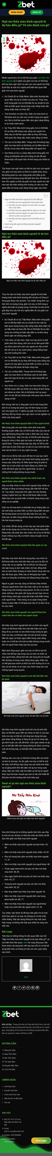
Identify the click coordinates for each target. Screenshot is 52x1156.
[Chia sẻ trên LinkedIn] (37, 988)
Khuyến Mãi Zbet (11, 1066)
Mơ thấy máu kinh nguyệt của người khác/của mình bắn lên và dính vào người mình (27, 214)
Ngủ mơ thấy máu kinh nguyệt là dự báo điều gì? (24, 199)
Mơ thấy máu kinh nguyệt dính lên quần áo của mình (27, 210)
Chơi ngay (41, 1140)
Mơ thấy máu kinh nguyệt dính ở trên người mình (26, 202)
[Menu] (4, 4)
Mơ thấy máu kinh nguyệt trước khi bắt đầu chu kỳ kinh (26, 220)
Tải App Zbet (9, 1062)
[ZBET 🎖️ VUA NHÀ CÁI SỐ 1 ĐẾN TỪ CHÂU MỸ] (26, 4)
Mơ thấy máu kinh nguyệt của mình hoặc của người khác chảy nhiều (27, 206)
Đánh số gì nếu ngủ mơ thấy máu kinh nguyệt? (23, 224)
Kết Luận (9, 227)
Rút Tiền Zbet (10, 1058)
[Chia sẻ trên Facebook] (19, 988)
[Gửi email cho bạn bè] (28, 988)
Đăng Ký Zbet (10, 1050)
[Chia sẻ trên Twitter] (24, 988)
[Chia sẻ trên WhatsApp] (14, 988)
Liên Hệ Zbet (9, 1069)
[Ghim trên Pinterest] (33, 988)
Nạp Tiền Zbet (10, 1054)
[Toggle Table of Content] (44, 196)
